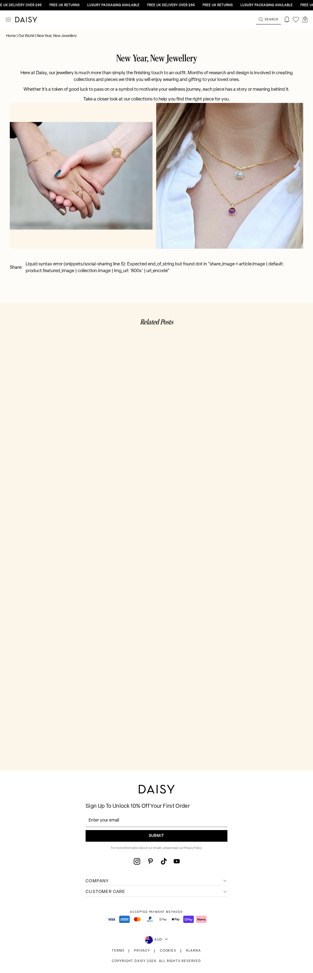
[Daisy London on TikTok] (164, 861)
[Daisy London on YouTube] (177, 861)
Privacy (142, 951)
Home (11, 36)
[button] (305, 19)
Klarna (193, 951)
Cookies (168, 951)
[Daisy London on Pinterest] (150, 861)
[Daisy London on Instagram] (137, 861)
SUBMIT (156, 836)
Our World (26, 36)
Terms (118, 951)
